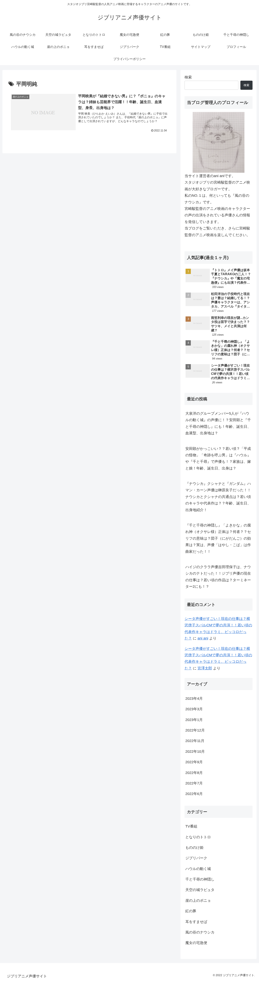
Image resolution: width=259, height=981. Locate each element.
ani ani (202, 638)
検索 (188, 77)
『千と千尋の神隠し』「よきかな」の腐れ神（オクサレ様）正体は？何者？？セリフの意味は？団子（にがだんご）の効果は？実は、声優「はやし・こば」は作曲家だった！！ (218, 538)
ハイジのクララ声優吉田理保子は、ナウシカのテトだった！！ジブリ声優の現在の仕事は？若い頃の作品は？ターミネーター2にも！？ (218, 577)
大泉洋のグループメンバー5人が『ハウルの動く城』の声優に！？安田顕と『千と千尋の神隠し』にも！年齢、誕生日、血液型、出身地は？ (218, 423)
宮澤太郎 (204, 668)
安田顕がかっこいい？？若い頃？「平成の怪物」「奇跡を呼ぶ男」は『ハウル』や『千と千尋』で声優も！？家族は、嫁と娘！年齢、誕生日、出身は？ (218, 458)
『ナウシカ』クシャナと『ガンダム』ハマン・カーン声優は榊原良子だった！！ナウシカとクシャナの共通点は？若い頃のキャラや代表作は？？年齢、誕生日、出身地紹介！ (218, 497)
